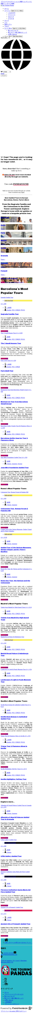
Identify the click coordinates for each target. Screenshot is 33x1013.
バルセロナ (11, 13)
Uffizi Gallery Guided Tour (11, 856)
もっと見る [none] (8, 28)
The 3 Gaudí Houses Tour (11, 343)
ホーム (6, 8)
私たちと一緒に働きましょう (17, 32)
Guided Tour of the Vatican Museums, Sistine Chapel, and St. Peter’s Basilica (16, 550)
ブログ (6, 26)
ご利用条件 (8, 1002)
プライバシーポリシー (11, 1004)
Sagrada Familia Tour (10, 314)
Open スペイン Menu (17, 10)
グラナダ (11, 18)
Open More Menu (17, 36)
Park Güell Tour (7, 371)
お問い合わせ (12, 34)
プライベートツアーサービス (13, 994)
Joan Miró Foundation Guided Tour (15, 468)
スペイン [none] (7, 10)
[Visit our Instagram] (5, 982)
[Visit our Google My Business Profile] (5, 979)
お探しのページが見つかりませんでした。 (18, 942)
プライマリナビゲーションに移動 (12, 1)
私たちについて (13, 30)
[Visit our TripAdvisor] (6, 985)
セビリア (11, 16)
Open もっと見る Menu (19, 28)
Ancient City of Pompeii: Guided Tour (15, 924)
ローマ (6, 20)
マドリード (11, 14)
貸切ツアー (8, 24)
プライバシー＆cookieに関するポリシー (14, 1011)
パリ (5, 22)
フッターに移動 (9, 3)
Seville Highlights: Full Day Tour (13, 779)
